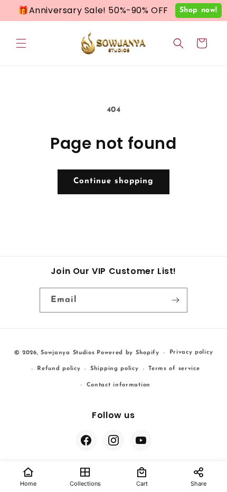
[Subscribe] (175, 300)
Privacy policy (191, 352)
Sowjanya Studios (67, 353)
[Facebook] (86, 440)
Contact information (118, 385)
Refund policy (58, 369)
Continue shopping (113, 181)
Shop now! (198, 10)
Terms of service (174, 369)
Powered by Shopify (128, 353)
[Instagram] (113, 440)
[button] (21, 43)
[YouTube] (141, 440)
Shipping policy (114, 369)
